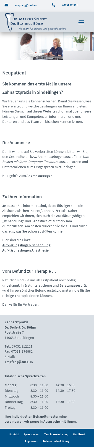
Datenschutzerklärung (56, 441)
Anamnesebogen (39, 175)
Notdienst (79, 434)
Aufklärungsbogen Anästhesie (25, 250)
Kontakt (14, 434)
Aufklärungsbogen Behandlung (26, 245)
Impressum (31, 441)
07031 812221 (70, 5)
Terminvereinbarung (56, 434)
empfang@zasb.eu (26, 5)
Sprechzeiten (31, 434)
